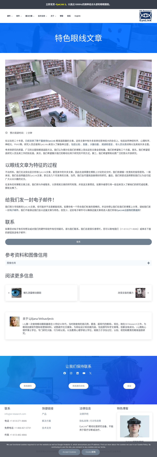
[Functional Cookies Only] (154, 449)
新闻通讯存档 (78, 386)
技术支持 (46, 428)
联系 (78, 242)
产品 (44, 414)
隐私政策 (83, 421)
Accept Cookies (69, 452)
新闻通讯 (28, 386)
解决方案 (46, 421)
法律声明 (83, 414)
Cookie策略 (91, 452)
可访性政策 (95, 421)
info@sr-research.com (15, 414)
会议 (129, 386)
